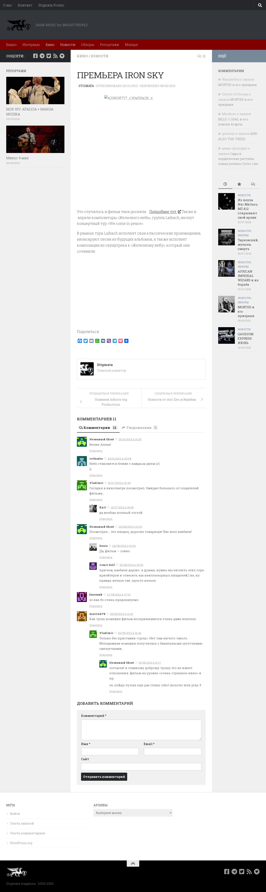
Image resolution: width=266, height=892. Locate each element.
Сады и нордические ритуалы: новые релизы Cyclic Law (238, 159)
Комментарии (100, 427)
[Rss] (55, 55)
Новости (67, 44)
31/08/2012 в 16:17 (150, 662)
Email (149, 744)
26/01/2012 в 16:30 (130, 439)
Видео (11, 44)
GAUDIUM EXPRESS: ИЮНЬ (246, 338)
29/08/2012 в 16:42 (129, 633)
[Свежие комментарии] (253, 184)
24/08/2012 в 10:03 (130, 527)
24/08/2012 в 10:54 (124, 546)
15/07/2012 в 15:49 (119, 483)
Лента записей (22, 823)
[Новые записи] (225, 184)
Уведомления (141, 427)
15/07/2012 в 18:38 (122, 507)
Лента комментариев (27, 833)
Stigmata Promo (51, 5)
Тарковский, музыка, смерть (248, 244)
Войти (15, 813)
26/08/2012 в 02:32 (131, 565)
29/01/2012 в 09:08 (119, 458)
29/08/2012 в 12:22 (121, 614)
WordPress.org (21, 843)
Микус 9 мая (17, 157)
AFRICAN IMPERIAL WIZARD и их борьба (248, 277)
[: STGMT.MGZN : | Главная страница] (18, 25)
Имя (85, 744)
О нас (7, 5)
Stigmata (86, 86)
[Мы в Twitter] (48, 55)
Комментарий (93, 716)
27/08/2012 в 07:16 (119, 594)
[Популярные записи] (239, 184)
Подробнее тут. (163, 211)
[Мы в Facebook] (35, 55)
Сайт (85, 759)
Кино (50, 44)
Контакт (25, 5)
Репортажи (109, 44)
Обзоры (87, 44)
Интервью (31, 44)
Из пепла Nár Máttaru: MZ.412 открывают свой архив (248, 208)
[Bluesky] (61, 55)
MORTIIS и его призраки (237, 85)
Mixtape (131, 44)
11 (204, 56)
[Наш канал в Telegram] (41, 55)
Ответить (95, 451)
